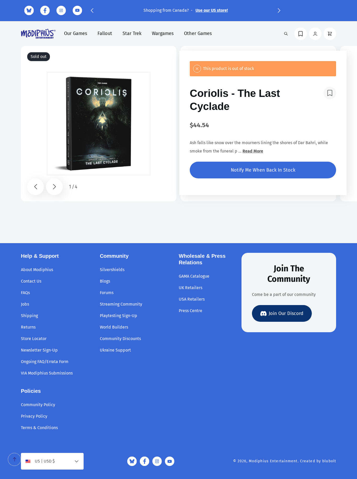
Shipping (29, 315)
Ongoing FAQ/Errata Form (44, 361)
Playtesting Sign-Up (118, 315)
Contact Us (31, 281)
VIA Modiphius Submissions (47, 373)
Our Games (75, 33)
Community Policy (38, 404)
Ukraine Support (115, 350)
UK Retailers (190, 287)
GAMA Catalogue (194, 276)
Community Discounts (120, 338)
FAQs (25, 292)
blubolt (329, 461)
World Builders (114, 327)
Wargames (163, 33)
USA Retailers (192, 299)
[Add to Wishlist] (330, 93)
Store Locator (34, 338)
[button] (92, 10)
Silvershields (112, 269)
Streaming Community (121, 304)
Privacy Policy (34, 416)
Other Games (198, 33)
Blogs (105, 281)
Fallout (104, 33)
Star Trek (132, 33)
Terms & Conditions (39, 427)
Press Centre (190, 310)
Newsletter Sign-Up (39, 350)
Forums (106, 292)
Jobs (25, 304)
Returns (28, 327)
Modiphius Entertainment (273, 461)
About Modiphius (37, 269)
